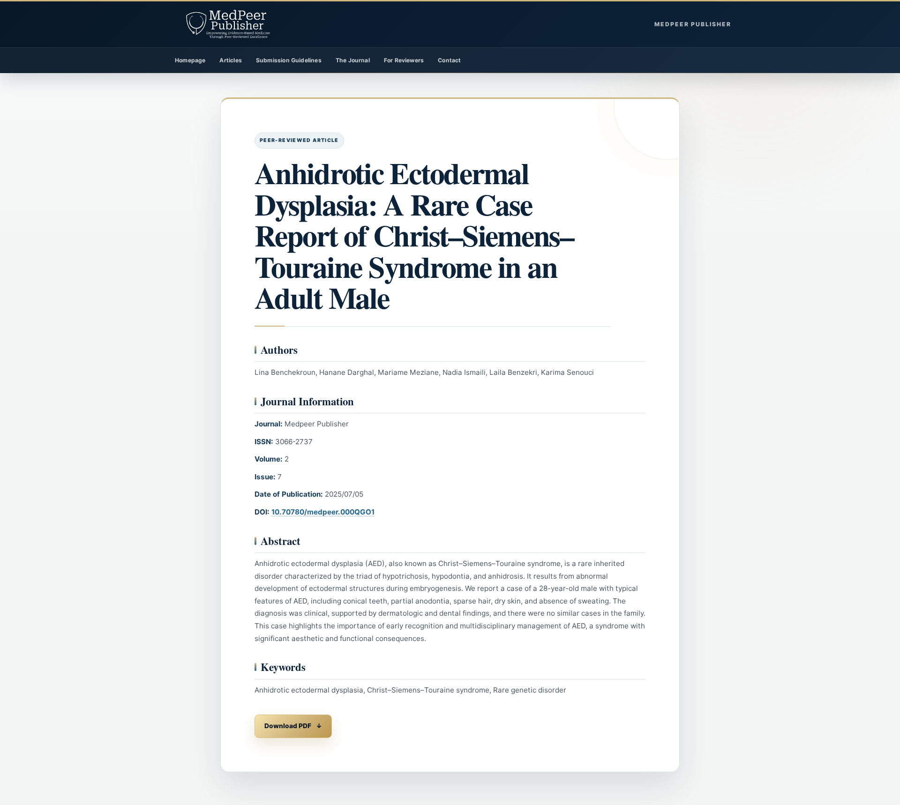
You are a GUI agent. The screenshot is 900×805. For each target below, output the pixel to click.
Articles (230, 60)
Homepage (190, 60)
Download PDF (287, 726)
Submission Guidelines (289, 60)
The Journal (353, 60)
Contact (449, 60)
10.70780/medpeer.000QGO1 (323, 511)
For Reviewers (404, 60)
